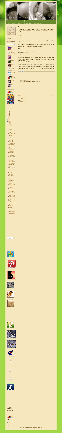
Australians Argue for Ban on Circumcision (11, 164)
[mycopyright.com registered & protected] (11, 405)
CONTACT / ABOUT (12, 20)
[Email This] (20, 71)
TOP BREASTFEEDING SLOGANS (11, 183)
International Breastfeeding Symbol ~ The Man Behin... (11, 143)
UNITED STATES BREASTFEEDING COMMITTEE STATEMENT (11, 208)
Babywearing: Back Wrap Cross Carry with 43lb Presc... (11, 189)
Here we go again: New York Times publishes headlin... (11, 163)
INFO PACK (26, 20)
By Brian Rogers (20, 35)
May (9, 216)
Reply (21, 82)
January (10, 219)
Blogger (41, 427)
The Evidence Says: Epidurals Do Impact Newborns (11, 201)
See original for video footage (21, 36)
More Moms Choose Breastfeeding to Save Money (11, 206)
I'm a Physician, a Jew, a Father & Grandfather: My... (12, 133)
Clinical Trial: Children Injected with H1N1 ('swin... (11, 158)
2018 (8, 112)
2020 (8, 110)
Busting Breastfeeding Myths (11, 148)
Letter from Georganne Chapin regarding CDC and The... (11, 155)
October (9, 124)
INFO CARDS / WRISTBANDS (20, 20)
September (10, 125)
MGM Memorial (9, 23)
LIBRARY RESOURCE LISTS (33, 20)
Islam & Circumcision (49, 22)
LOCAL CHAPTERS (41, 20)
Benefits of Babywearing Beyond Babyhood (13, 60)
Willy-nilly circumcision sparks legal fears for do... (11, 184)
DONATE (43, 23)
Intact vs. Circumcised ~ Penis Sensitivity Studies (11, 140)
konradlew (36, 427)
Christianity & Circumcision (41, 22)
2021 (8, 109)
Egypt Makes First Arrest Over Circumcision (11, 196)
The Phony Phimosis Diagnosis (12, 81)
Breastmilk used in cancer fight (11, 199)
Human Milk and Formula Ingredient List (13, 73)
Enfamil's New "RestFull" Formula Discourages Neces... (11, 176)
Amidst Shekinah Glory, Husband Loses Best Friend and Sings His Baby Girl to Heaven (13, 69)
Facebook (13, 23)
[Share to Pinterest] (23, 71)
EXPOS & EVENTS (31, 23)
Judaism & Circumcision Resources (11, 129)
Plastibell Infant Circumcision (11, 178)
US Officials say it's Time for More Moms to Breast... (11, 191)
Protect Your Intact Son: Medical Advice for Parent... (11, 152)
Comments (9, 238)
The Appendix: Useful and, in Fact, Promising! (11, 160)
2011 (8, 119)
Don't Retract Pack (23, 22)
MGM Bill (28, 31)
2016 (8, 114)
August (9, 126)
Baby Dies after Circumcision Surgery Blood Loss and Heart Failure (13, 52)
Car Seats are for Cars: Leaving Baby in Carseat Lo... (11, 147)
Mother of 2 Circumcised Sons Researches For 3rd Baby (11, 213)
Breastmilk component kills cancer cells (11, 202)
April (9, 217)
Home (7, 20)
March (9, 218)
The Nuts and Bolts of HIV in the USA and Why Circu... (11, 161)
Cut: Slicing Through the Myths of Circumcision (11, 166)
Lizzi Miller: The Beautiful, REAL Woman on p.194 (11, 174)
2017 (8, 113)
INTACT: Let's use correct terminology (11, 127)
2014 (8, 116)
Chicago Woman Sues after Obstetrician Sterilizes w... (11, 195)
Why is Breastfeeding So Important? (11, 210)
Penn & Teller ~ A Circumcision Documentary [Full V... (11, 180)
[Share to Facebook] (22, 71)
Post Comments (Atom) (24, 98)
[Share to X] (21, 71)
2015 (8, 115)
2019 (8, 111)
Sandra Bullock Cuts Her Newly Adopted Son (13, 85)
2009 (8, 121)
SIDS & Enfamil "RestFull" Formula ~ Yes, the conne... (11, 144)
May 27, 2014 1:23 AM (25, 80)
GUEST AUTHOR (9, 22)
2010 (8, 120)
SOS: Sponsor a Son (38, 23)
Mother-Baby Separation (12, 64)
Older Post (53, 95)
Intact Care (28, 22)
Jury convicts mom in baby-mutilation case (11, 198)
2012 (8, 118)
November (10, 123)
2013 (8, 117)
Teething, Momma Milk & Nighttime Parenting (11, 137)
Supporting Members (18, 23)
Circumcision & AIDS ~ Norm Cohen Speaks (11, 141)
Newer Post (19, 95)
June (9, 215)
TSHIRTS (46, 20)
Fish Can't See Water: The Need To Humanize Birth (11, 172)
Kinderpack (50, 20)
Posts (9, 237)
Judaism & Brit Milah (34, 22)
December (10, 122)
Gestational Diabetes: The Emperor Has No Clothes (13, 77)
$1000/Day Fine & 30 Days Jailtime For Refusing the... (11, 156)
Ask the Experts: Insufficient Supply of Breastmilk (11, 151)
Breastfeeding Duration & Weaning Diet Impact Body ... (11, 136)
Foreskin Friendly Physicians (16, 22)
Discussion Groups (25, 23)
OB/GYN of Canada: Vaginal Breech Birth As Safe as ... (11, 187)
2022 (8, 108)
